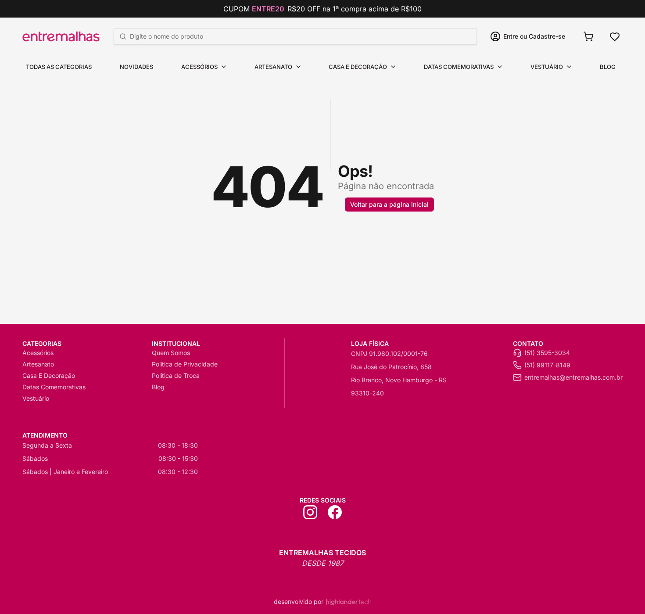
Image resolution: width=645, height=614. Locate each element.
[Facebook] (335, 512)
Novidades (136, 66)
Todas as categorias (59, 66)
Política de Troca (176, 375)
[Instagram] (310, 512)
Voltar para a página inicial (389, 204)
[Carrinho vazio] (588, 36)
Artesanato (273, 66)
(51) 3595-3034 (547, 352)
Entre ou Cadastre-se (534, 36)
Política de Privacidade (185, 364)
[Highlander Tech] (348, 602)
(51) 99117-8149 (547, 365)
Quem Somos (171, 352)
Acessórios (199, 66)
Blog (608, 66)
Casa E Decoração (358, 66)
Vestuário (546, 66)
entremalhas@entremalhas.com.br (573, 377)
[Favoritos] (615, 36)
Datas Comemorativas (459, 66)
